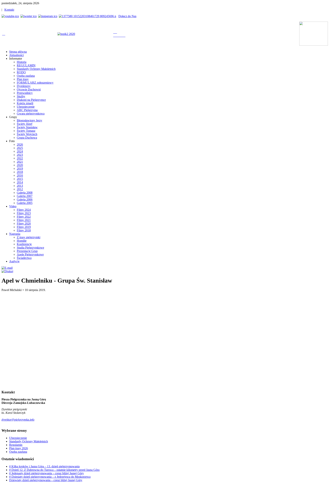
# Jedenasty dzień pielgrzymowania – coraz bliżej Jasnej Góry (46, 473)
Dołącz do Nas (127, 16)
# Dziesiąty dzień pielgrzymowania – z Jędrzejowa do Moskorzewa (50, 476)
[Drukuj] (7, 271)
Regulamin (15, 444)
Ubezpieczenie (18, 438)
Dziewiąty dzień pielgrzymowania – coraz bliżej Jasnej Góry (45, 480)
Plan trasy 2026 (18, 448)
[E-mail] (7, 267)
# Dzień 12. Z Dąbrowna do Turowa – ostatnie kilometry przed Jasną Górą (54, 469)
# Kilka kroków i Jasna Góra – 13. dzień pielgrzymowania (44, 466)
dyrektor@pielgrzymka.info (18, 419)
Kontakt (9, 9)
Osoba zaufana (18, 451)
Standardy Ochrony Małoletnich (28, 441)
